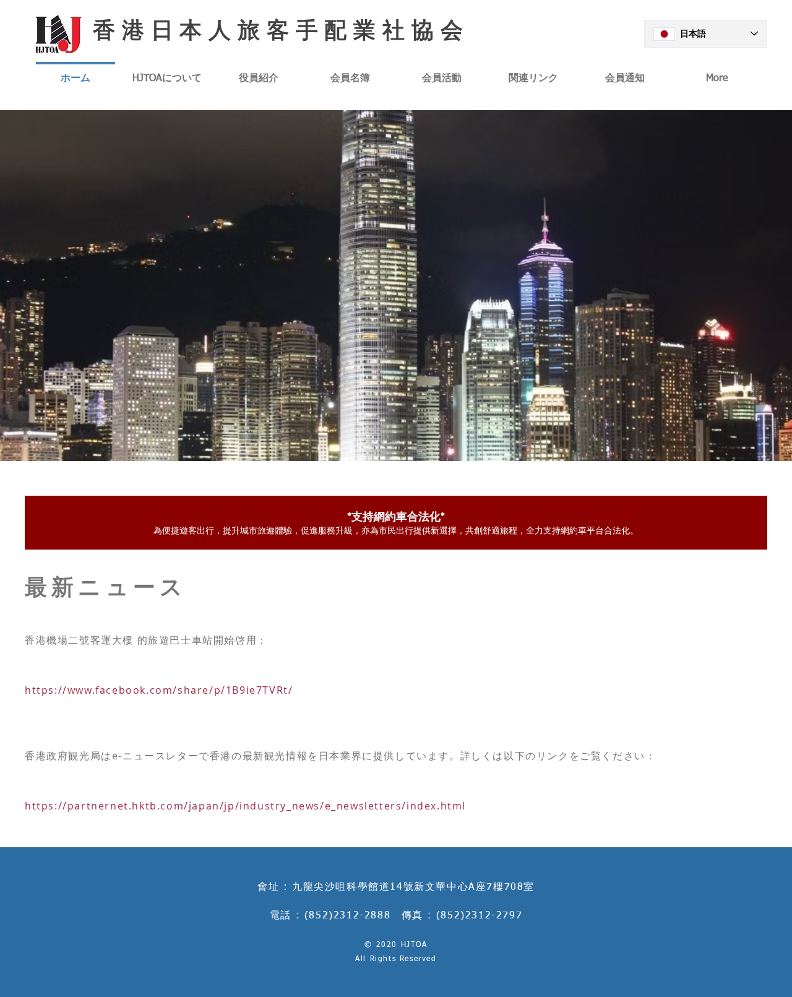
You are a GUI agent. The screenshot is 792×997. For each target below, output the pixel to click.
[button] (396, 285)
